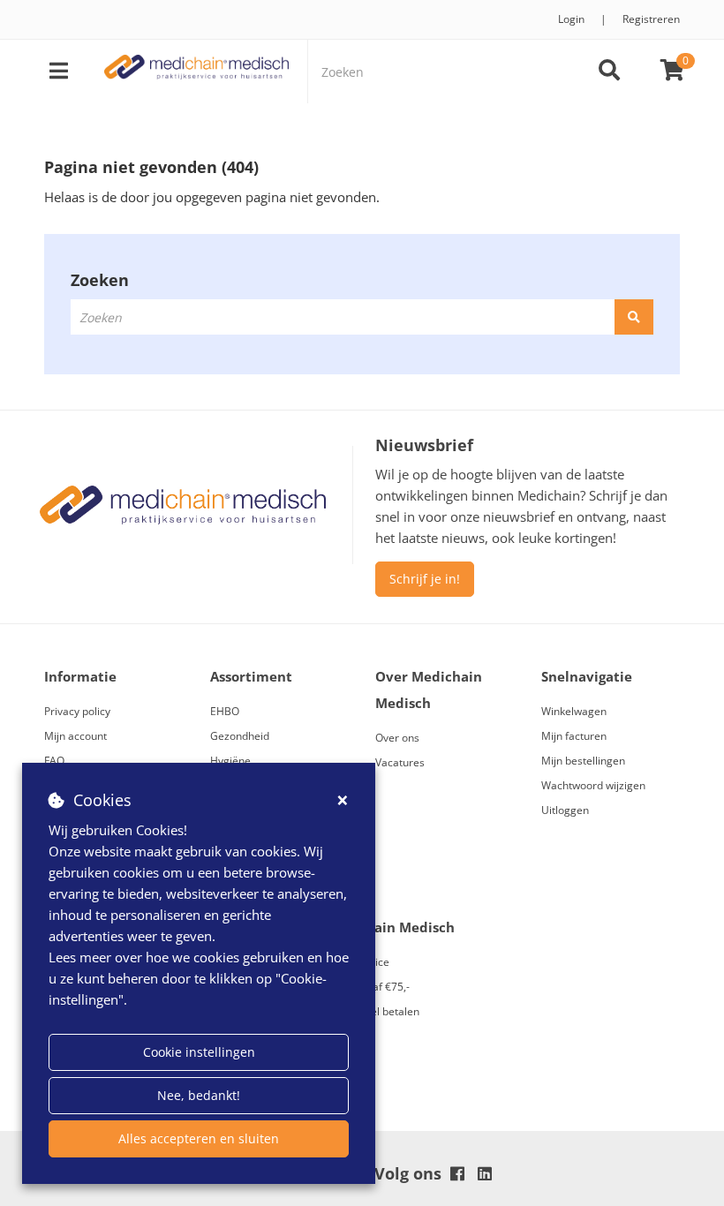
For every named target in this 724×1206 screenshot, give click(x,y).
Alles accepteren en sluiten (198, 1138)
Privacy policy (77, 711)
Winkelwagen (574, 711)
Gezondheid (239, 735)
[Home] (197, 71)
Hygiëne (230, 760)
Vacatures (400, 762)
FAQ (54, 760)
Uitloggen (565, 810)
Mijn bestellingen (583, 760)
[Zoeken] (609, 71)
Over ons (397, 737)
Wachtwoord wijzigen (593, 785)
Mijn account (75, 735)
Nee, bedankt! (198, 1095)
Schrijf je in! (424, 578)
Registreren (651, 18)
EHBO (224, 711)
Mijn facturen (574, 735)
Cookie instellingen (199, 1052)
